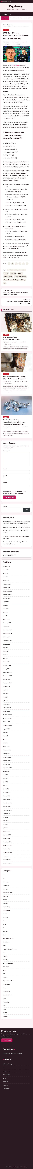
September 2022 (7, 725)
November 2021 (7, 760)
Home (4, 24)
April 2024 (5, 658)
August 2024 (6, 644)
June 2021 (5, 778)
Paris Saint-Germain (20, 276)
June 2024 (5, 651)
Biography (5, 889)
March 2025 (6, 619)
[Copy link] (27, 263)
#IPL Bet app (7, 1141)
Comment (6, 451)
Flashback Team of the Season (16, 270)
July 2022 (5, 732)
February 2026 (7, 584)
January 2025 (6, 626)
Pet (4, 974)
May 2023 (5, 697)
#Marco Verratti (21, 1154)
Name (5, 469)
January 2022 (6, 753)
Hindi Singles (6, 942)
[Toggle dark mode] (10, 14)
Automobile (6, 882)
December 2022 (7, 714)
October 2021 (6, 764)
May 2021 (5, 782)
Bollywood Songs (7, 892)
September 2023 (7, 683)
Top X (4, 1005)
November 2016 (7, 863)
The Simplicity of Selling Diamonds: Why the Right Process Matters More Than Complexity (14, 422)
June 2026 (5, 570)
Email (5, 475)
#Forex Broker (16, 1141)
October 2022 (6, 722)
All (3, 878)
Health (4, 935)
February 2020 (7, 835)
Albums (5, 875)
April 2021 (5, 785)
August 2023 (6, 686)
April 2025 (5, 616)
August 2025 (6, 601)
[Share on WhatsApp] (16, 263)
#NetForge (20, 1138)
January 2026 (6, 587)
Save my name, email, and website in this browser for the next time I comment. (14, 492)
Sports (4, 998)
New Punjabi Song (8, 963)
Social (4, 988)
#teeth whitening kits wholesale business (14, 1151)
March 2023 (6, 704)
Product (5, 977)
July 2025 (5, 605)
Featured (5, 917)
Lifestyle (5, 956)
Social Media (6, 991)
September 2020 (7, 810)
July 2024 (5, 647)
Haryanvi (5, 931)
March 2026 (6, 580)
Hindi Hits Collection (8, 938)
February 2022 (7, 750)
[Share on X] (12, 263)
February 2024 (7, 665)
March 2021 (6, 789)
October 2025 (6, 598)
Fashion (5, 914)
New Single (6, 966)
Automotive (6, 885)
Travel (4, 1009)
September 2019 (7, 852)
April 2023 (5, 700)
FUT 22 (6, 273)
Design (5, 899)
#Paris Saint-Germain (9, 1138)
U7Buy (23, 279)
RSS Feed (8, 1040)
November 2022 (7, 718)
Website (5, 482)
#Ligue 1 (14, 1157)
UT (5, 283)
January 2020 (6, 838)
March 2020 (6, 831)
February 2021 (6, 792)
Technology (6, 1002)
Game (4, 928)
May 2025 (5, 612)
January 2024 (6, 669)
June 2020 (5, 820)
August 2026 (6, 566)
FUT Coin (13, 273)
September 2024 (7, 640)
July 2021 (5, 775)
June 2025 (5, 609)
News (4, 970)
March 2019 (6, 856)
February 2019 (6, 859)
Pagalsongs (16, 6)
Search (5, 506)
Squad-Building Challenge (11, 279)
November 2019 (7, 845)
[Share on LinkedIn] (23, 263)
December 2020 (7, 799)
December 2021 (7, 757)
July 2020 (5, 817)
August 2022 (6, 729)
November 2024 (7, 633)
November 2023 (7, 676)
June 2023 (5, 693)
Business (9, 24)
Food (4, 924)
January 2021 (6, 796)
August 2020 (6, 813)
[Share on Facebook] (9, 263)
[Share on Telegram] (19, 263)
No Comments (16, 44)
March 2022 (6, 746)
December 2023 (7, 672)
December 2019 (7, 842)
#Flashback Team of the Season (12, 1160)
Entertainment (6, 910)
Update (5, 1012)
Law (4, 952)
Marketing (5, 959)
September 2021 (7, 767)
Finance (5, 921)
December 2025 (7, 591)
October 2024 (6, 637)
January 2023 (6, 711)
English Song (6, 906)
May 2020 (5, 824)
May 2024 (5, 654)
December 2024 (7, 630)
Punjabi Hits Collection (9, 981)
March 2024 (6, 661)
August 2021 (6, 771)
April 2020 (5, 827)
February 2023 (7, 707)
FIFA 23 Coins (14, 65)
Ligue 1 (20, 273)
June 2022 (5, 736)
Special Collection (8, 995)
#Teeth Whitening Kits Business (12, 1147)
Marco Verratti (8, 276)
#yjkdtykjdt (7, 1157)
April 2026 (5, 577)
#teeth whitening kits (9, 1154)
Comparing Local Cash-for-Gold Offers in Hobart (16, 527)
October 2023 (6, 679)
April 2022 (5, 743)
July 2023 (5, 690)
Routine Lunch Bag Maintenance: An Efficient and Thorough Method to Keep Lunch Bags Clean (20, 1100)
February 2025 (7, 623)
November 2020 (7, 803)
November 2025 (7, 594)
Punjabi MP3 (6, 984)
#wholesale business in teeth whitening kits (15, 1144)
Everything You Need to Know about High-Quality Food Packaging (15, 292)
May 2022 (5, 739)
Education (5, 903)
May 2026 (5, 573)
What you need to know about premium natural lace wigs (18, 301)
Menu (6, 14)
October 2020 (6, 806)
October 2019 (6, 849)
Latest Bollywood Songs (9, 949)
